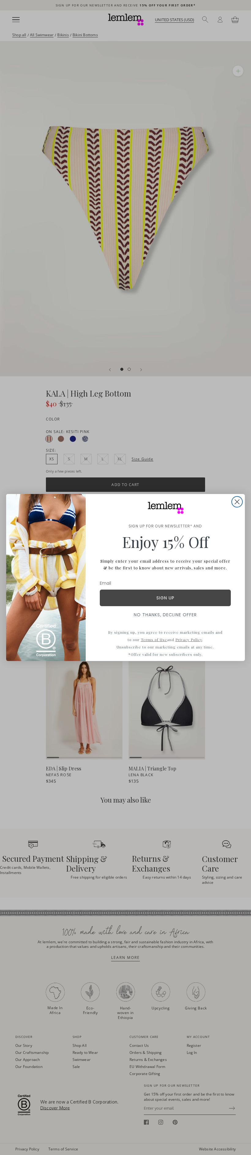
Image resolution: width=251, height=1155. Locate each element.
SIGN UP (165, 598)
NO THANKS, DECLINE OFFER (165, 615)
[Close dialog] (237, 501)
